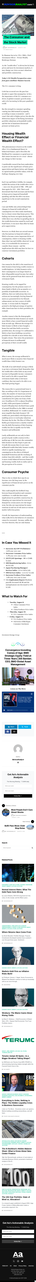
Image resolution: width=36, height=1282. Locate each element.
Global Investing (21, 927)
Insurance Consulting (8, 1095)
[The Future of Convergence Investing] (28, 710)
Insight (13, 29)
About (15, 1266)
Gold (29, 1189)
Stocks (14, 928)
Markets (21, 29)
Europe (14, 927)
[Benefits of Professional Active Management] (20, 710)
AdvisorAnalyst (18, 760)
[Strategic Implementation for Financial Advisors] (22, 710)
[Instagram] (18, 1261)
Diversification (16, 1189)
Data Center (18, 1141)
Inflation (4, 1190)
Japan (8, 1051)
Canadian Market (6, 925)
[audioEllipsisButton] (31, 710)
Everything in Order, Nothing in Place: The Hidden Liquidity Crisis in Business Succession (17, 1102)
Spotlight (14, 1143)
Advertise (31, 1266)
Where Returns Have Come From (16, 932)
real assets (5, 1192)
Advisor (4, 1094)
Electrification (6, 1142)
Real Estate (7, 31)
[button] (3, 4)
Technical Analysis (7, 1052)
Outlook (28, 29)
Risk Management (6, 1143)
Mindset (9, 1097)
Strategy (20, 1143)
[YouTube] (22, 1261)
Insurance (26, 1094)
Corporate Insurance (12, 1094)
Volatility (11, 1193)
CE (11, 1266)
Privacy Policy (22, 1266)
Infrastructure (12, 1190)
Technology (27, 1143)
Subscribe (17, 796)
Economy (6, 29)
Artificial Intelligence (8, 1141)
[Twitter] (13, 1261)
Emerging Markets (7, 927)
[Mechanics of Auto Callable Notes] (14, 710)
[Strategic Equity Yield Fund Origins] (13, 710)
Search (32, 848)
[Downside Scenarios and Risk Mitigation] (27, 710)
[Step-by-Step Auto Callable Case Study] (18, 710)
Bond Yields (12, 884)
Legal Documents (19, 1095)
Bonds (18, 884)
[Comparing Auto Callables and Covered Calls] (16, 710)
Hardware (13, 1142)
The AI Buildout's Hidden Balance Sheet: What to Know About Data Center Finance (17, 1151)
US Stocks (16, 31)
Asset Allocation (6, 1189)
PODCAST (5, 1266)
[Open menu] (31, 694)
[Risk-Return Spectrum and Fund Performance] (25, 710)
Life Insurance (28, 1095)
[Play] (4, 710)
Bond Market (5, 884)
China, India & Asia (16, 925)
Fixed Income (29, 884)
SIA (21, 1051)
